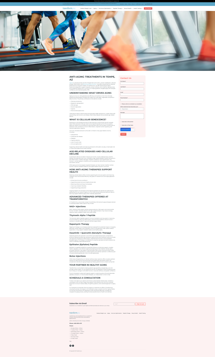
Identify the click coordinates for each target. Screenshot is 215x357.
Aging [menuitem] (95, 8)
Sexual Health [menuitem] (127, 8)
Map (70, 341)
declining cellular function (89, 84)
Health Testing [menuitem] (137, 8)
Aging (70, 82)
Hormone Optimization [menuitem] (105, 8)
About (133, 4)
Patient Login (141, 4)
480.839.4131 (149, 4)
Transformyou (72, 315)
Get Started (148, 8)
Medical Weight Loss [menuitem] (85, 8)
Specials (122, 4)
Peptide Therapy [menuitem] (117, 8)
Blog (129, 4)
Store (126, 4)
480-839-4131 (78, 323)
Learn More (81, 4)
